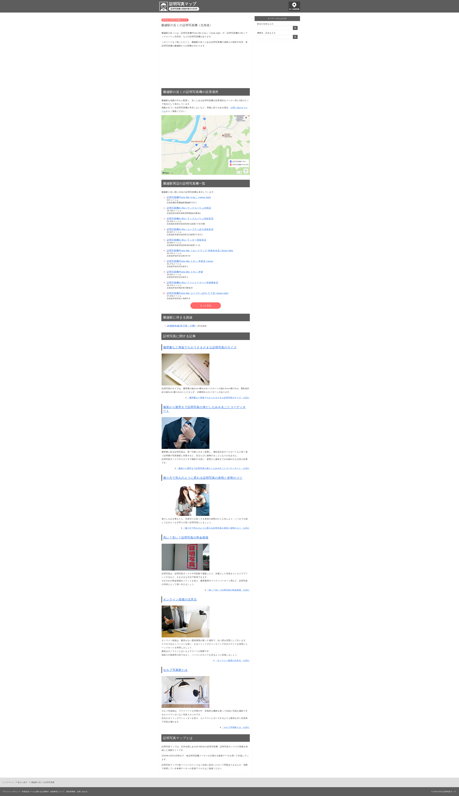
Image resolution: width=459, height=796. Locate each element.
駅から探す (22, 782)
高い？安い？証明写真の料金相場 (185, 537)
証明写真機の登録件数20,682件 (184, 9)
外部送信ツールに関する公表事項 (35, 792)
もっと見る (205, 305)
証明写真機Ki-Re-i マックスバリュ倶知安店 (190, 218)
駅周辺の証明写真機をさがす (175, 20)
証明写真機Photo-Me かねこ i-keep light (189, 197)
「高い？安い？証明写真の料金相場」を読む (228, 590)
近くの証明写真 (294, 9)
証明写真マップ (182, 4)
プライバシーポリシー (11, 792)
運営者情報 (70, 792)
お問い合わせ (82, 792)
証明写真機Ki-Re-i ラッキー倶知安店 (186, 240)
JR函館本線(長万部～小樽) (181, 326)
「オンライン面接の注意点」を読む (232, 660)
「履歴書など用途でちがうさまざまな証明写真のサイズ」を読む (218, 398)
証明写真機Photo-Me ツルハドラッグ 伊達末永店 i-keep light (200, 250)
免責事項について (57, 792)
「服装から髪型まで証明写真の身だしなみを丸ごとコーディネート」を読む (213, 468)
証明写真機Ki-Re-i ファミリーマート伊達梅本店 (192, 282)
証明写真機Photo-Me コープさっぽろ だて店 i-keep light (197, 293)
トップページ (8, 782)
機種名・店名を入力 (266, 33)
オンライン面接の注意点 (180, 599)
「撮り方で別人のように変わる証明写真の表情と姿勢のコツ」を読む (216, 528)
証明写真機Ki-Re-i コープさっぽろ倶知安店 (190, 229)
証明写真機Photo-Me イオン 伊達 (185, 272)
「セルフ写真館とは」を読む (236, 727)
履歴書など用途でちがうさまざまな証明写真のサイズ (200, 347)
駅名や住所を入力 (265, 24)
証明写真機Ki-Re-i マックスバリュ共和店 (189, 208)
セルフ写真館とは (175, 669)
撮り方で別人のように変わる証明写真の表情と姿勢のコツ (202, 477)
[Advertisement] (205, 66)
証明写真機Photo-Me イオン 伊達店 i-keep (190, 261)
